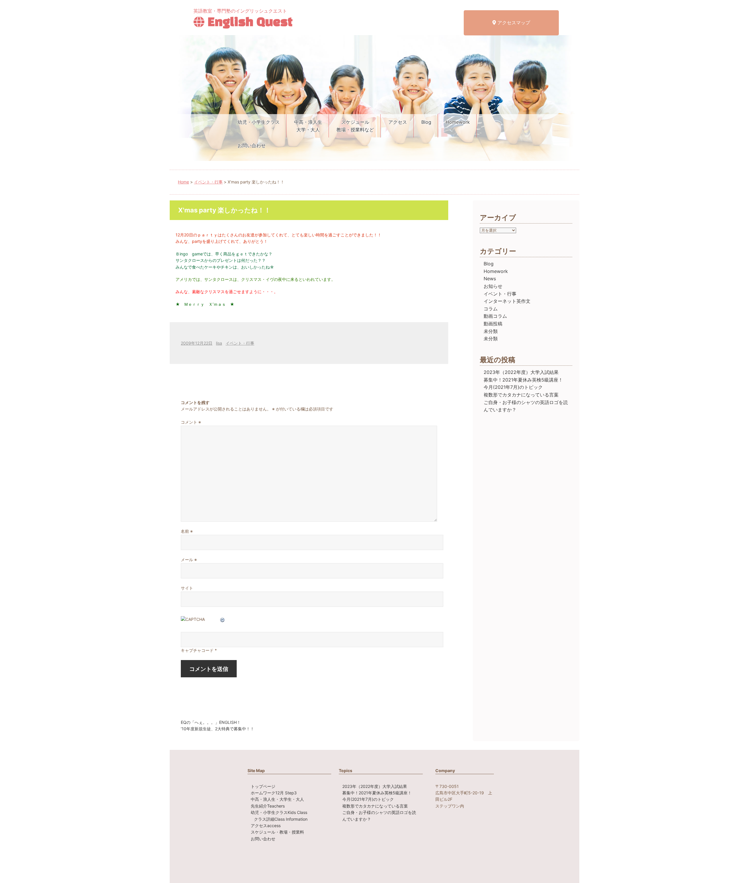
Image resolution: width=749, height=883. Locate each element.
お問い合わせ (252, 145)
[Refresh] (222, 619)
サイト (187, 587)
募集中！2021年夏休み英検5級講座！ (523, 380)
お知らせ (493, 286)
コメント (191, 422)
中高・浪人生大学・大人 (308, 126)
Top (735, 869)
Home (183, 181)
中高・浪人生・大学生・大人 (277, 799)
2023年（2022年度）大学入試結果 (521, 372)
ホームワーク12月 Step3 (274, 792)
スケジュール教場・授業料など (355, 126)
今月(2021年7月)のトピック (513, 387)
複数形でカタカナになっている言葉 (521, 395)
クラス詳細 (280, 819)
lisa (219, 343)
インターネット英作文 (507, 301)
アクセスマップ (513, 22)
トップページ (263, 786)
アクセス (397, 122)
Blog (426, 122)
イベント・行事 (208, 181)
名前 (187, 531)
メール (189, 559)
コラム (491, 309)
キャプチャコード (197, 650)
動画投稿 (493, 324)
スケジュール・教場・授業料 (277, 831)
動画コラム (495, 316)
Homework (458, 122)
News (490, 278)
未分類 (491, 331)
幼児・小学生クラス (259, 122)
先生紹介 (268, 805)
